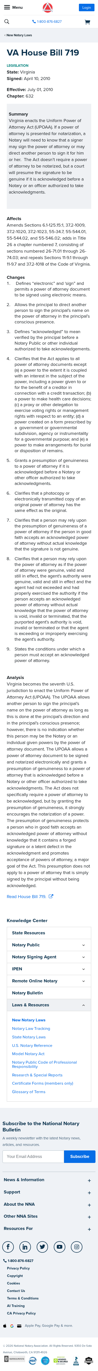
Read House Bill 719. (26, 896)
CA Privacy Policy (21, 1313)
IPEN (17, 969)
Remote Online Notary (34, 981)
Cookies (13, 1283)
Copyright (15, 1276)
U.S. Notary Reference (32, 1045)
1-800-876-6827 (49, 22)
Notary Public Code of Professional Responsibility (44, 1064)
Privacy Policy (18, 1268)
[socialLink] (9, 1249)
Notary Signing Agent (34, 957)
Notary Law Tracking (31, 1028)
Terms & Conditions (23, 1298)
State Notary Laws (29, 1037)
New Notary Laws (19, 35)
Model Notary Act (28, 1053)
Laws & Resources (30, 1005)
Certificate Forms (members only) (42, 1083)
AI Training (16, 1306)
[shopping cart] (80, 22)
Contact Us (16, 1291)
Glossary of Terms (28, 1091)
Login (86, 8)
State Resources (28, 933)
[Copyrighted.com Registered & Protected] (14, 1358)
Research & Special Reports (37, 1075)
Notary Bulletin (27, 993)
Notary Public (26, 945)
